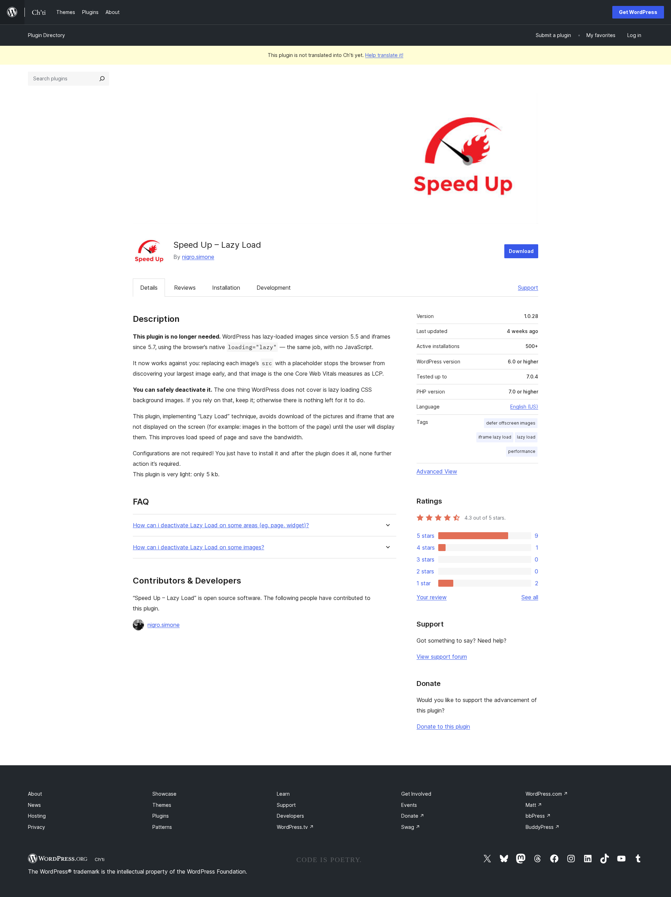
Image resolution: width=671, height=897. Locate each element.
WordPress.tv (295, 827)
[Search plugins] (102, 79)
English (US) (524, 407)
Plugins (160, 816)
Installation (226, 287)
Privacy (36, 827)
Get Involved (416, 794)
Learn (283, 794)
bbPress (538, 816)
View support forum (442, 656)
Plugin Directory (46, 35)
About (35, 794)
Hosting (37, 816)
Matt (534, 805)
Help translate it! (384, 55)
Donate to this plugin (443, 726)
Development (274, 287)
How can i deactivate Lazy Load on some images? (198, 547)
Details (149, 287)
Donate (412, 816)
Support (528, 287)
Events (409, 805)
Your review (432, 597)
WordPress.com (547, 794)
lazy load (526, 437)
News (34, 805)
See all (529, 597)
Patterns (162, 827)
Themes (161, 805)
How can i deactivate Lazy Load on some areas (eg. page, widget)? (221, 525)
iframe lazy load (494, 437)
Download (521, 251)
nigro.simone (198, 256)
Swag (410, 827)
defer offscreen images (510, 423)
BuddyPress (543, 827)
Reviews (185, 287)
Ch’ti (99, 859)
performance (521, 451)
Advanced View (437, 471)
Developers (290, 816)
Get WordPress (638, 12)
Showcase (164, 794)
